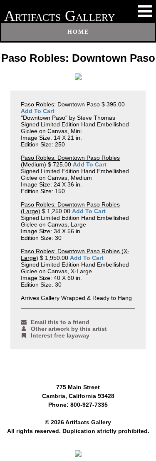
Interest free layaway (60, 335)
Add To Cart (37, 111)
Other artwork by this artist (69, 328)
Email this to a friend (60, 322)
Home (78, 32)
